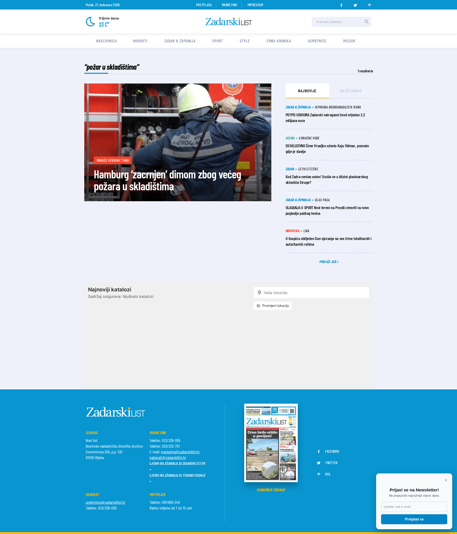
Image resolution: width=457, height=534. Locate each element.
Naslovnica (106, 40)
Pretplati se (414, 519)
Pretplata (204, 4)
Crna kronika (279, 40)
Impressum (255, 4)
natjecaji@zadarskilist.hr (167, 457)
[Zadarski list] (228, 21)
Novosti (140, 40)
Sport (217, 40)
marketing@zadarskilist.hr (180, 451)
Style (245, 40)
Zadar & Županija (180, 40)
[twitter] (355, 4)
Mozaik (349, 40)
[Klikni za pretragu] (366, 21)
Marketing (229, 4)
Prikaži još (328, 261)
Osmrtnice (317, 40)
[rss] (369, 4)
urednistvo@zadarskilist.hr (105, 502)
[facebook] (341, 4)
